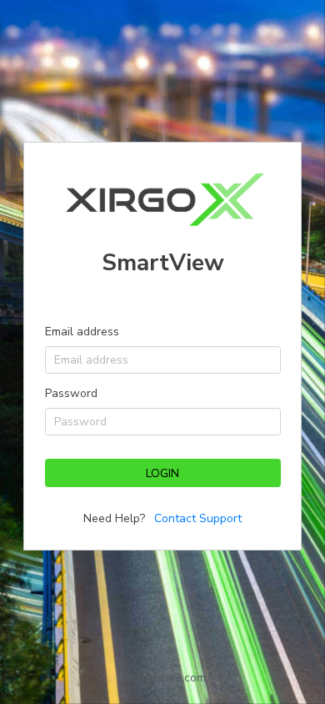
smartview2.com (163, 678)
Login (162, 473)
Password (71, 393)
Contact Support (198, 518)
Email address (82, 331)
